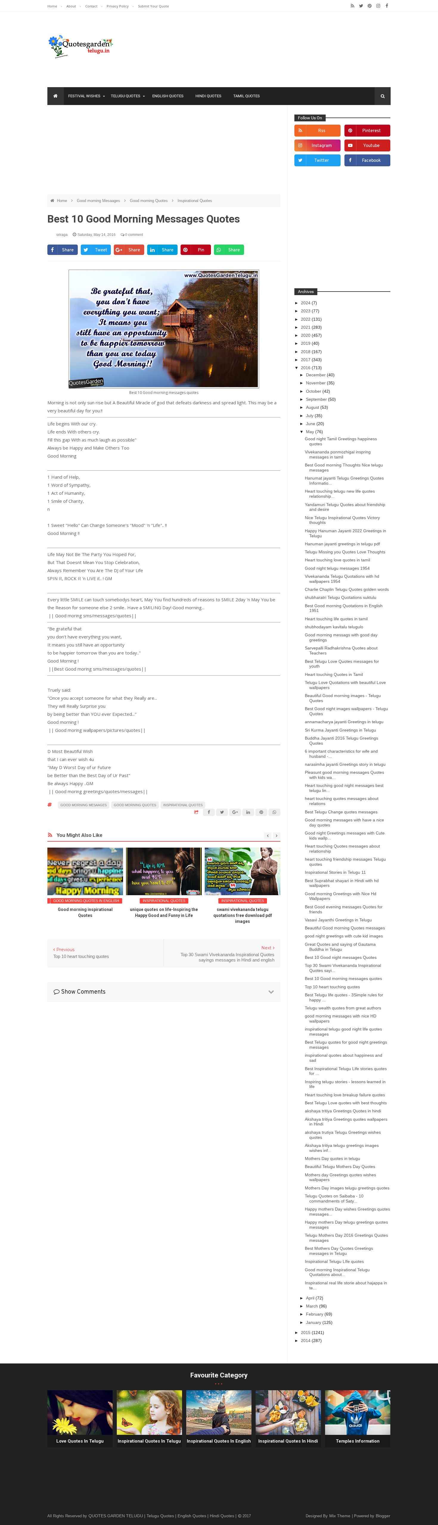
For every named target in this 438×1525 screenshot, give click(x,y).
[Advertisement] (163, 152)
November (316, 383)
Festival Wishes (84, 96)
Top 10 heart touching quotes (332, 986)
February (315, 1314)
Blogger (383, 1515)
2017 (306, 359)
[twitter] (361, 6)
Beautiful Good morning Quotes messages (345, 928)
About (71, 6)
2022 (306, 319)
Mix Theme (340, 1515)
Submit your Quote (153, 6)
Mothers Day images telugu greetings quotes (347, 1188)
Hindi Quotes (208, 96)
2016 (306, 367)
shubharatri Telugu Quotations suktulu (340, 597)
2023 (306, 311)
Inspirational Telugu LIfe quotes (334, 1261)
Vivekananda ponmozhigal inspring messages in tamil (338, 454)
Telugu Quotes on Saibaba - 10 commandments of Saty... (334, 1198)
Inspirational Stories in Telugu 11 (335, 872)
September (317, 399)
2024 (306, 302)
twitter (321, 161)
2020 (306, 335)
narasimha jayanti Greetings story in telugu (345, 764)
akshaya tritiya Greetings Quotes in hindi (343, 1110)
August (313, 407)
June (311, 423)
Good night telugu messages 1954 (337, 568)
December (316, 374)
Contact (91, 6)
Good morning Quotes (149, 200)
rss (321, 131)
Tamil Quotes (246, 96)
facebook (371, 161)
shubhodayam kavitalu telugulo (334, 626)
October (314, 391)
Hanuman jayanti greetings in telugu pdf (342, 543)
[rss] (352, 6)
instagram (322, 146)
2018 (306, 351)
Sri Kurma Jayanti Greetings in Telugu (340, 730)
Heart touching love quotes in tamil (337, 560)
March (312, 1306)
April (311, 1298)
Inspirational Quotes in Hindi (288, 1441)
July (310, 415)
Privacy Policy (118, 6)
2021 (306, 327)
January (314, 1322)
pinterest (371, 131)
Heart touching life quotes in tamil (336, 618)
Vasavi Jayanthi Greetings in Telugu (338, 919)
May (310, 431)
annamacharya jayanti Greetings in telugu (344, 721)
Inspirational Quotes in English (219, 1441)
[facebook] (387, 6)
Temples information (358, 1441)
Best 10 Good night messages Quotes (341, 957)
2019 (306, 343)
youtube (371, 146)
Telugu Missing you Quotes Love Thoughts (345, 551)
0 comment (133, 235)
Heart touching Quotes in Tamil (334, 674)
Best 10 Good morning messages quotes (343, 978)
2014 (306, 1340)
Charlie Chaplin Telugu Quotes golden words (347, 589)
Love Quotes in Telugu (80, 1441)
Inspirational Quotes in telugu (149, 1441)
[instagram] (378, 6)
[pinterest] (369, 6)
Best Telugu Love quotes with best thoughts (346, 1102)
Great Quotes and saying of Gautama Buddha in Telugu (340, 947)
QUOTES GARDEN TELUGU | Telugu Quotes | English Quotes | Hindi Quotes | (163, 1515)
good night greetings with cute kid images (344, 936)
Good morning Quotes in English (86, 901)
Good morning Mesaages (99, 200)
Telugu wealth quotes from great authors (343, 1008)
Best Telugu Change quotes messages (341, 812)
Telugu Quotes (125, 96)
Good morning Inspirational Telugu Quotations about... (337, 1272)
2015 (306, 1332)
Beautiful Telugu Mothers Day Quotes (340, 1166)
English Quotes (168, 96)
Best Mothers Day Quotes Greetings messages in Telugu (339, 1251)
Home (52, 6)
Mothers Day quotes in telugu (332, 1158)
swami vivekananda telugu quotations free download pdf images (242, 915)
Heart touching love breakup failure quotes (345, 1094)
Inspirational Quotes (195, 200)
